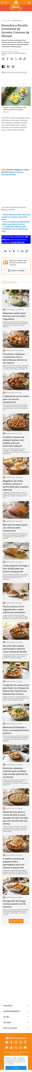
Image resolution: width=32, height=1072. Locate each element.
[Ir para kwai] (21, 1042)
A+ (8, 66)
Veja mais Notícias (16, 921)
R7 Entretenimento (6, 20)
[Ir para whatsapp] (21, 1047)
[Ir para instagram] (16, 1042)
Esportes (8, 1006)
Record (7, 1022)
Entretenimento (12, 1011)
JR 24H (6, 1017)
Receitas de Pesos (17, 20)
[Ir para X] (16, 1047)
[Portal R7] (16, 2)
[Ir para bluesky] (7, 1042)
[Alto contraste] (3, 66)
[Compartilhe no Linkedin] (12, 59)
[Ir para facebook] (11, 1042)
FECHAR (16, 1068)
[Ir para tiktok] (11, 1047)
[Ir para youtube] (25, 1047)
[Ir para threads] (25, 1042)
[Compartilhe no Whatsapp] (16, 59)
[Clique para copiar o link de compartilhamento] (24, 59)
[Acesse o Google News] (20, 59)
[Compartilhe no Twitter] (3, 59)
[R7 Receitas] (16, 8)
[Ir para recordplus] (7, 1047)
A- (13, 66)
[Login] (29, 2)
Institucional (10, 1028)
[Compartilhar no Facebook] (7, 59)
